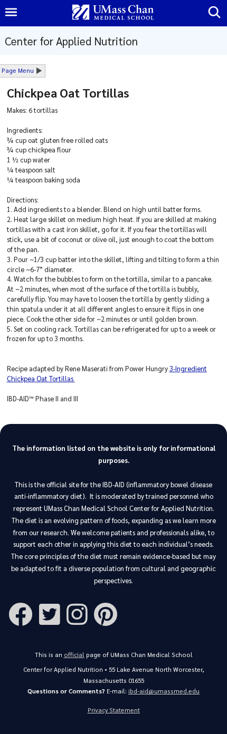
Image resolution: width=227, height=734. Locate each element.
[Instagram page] (80, 613)
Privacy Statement (114, 710)
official (74, 655)
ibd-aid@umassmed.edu (164, 691)
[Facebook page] (23, 613)
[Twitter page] (53, 613)
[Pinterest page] (109, 613)
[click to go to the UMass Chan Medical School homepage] (113, 13)
